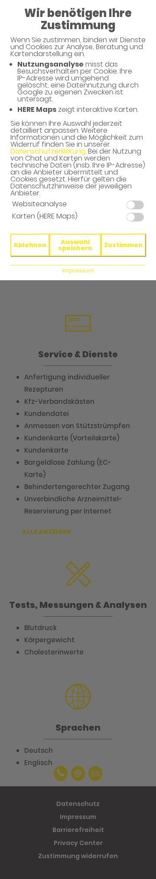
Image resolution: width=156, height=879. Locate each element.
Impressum (78, 270)
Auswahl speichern (75, 245)
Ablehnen (29, 245)
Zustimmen (123, 245)
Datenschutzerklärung (47, 151)
